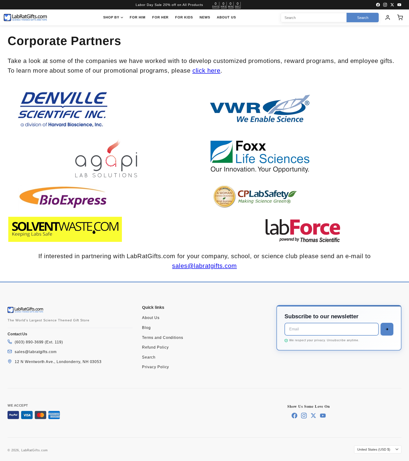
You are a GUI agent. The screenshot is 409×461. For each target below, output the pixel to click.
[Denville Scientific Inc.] (65, 127)
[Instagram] (385, 5)
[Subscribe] (387, 329)
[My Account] (387, 17)
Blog (146, 328)
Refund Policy (155, 347)
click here (206, 70)
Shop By (111, 17)
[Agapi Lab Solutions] (106, 158)
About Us (226, 17)
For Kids (184, 17)
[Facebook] (378, 5)
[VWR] (262, 125)
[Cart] (400, 17)
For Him (138, 17)
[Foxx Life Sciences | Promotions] (262, 175)
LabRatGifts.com (34, 450)
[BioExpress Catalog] (65, 211)
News (205, 17)
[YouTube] (399, 5)
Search (149, 357)
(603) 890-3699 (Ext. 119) (39, 342)
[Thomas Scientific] (303, 230)
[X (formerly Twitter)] (392, 5)
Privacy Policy (155, 367)
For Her (160, 17)
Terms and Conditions (162, 338)
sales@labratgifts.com (204, 265)
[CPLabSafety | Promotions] (262, 211)
